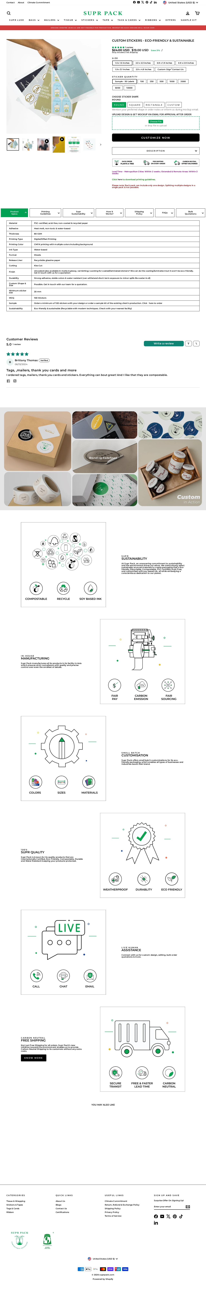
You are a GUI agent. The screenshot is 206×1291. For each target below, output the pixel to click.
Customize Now (155, 137)
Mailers (50, 20)
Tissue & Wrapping (15, 1201)
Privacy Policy (112, 1212)
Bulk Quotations (190, 212)
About (21, 2)
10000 (129, 88)
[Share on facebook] (8, 381)
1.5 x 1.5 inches (122, 63)
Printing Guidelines (45, 212)
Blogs (58, 1205)
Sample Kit (189, 20)
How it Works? (110, 212)
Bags (33, 20)
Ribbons (151, 20)
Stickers (88, 20)
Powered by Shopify (103, 1279)
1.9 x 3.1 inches (122, 69)
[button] (118, 47)
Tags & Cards (128, 20)
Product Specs (14, 212)
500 (162, 81)
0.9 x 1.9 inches (164, 63)
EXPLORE (29, 1156)
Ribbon (10, 1212)
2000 (183, 81)
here (120, 179)
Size (115, 58)
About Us (60, 1201)
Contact (10, 2)
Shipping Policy (139, 212)
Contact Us (61, 1208)
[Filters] (188, 343)
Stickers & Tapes (14, 1205)
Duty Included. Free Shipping (125, 52)
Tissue (69, 20)
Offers (170, 20)
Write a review (164, 343)
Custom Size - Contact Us (170, 69)
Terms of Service (113, 1216)
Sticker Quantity (125, 77)
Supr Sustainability (78, 212)
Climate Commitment (39, 2)
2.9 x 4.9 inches (143, 69)
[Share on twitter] (15, 381)
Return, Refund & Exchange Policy (122, 1205)
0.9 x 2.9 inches (186, 63)
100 (142, 81)
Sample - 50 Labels (124, 81)
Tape (106, 20)
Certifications (62, 1212)
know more (33, 1058)
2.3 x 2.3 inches (143, 63)
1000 (172, 81)
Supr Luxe (16, 20)
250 (152, 81)
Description (156, 151)
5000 (117, 88)
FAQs (165, 212)
